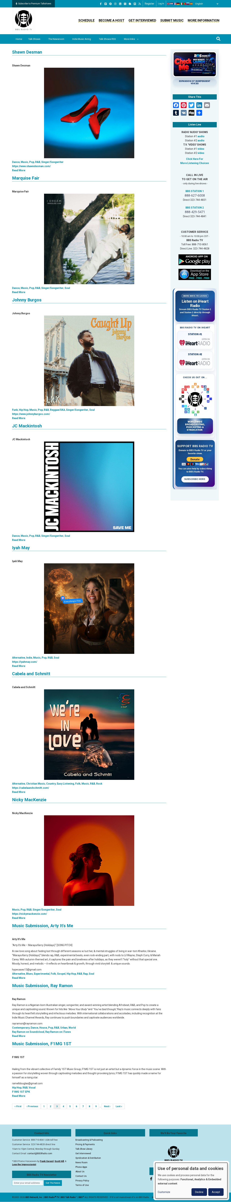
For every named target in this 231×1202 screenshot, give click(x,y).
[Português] (184, 4)
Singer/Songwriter (52, 162)
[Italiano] (181, 4)
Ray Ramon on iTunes (58, 1031)
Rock (99, 783)
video (201, 148)
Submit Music (172, 20)
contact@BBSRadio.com (39, 1153)
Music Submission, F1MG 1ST (41, 1043)
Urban (63, 1027)
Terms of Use (82, 1185)
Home (19, 39)
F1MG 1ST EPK (21, 1091)
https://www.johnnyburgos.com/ (31, 414)
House (43, 1027)
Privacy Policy (82, 1180)
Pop (31, 162)
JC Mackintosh (27, 425)
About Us (79, 1171)
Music (24, 162)
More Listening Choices (194, 163)
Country (51, 783)
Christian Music (35, 783)
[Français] (175, 4)
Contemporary (21, 1027)
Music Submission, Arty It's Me (42, 925)
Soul (67, 288)
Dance (16, 162)
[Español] (191, 4)
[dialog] (191, 1180)
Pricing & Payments (85, 1144)
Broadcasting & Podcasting (89, 1140)
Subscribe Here (195, 479)
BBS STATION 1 (195, 191)
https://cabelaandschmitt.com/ (30, 787)
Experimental (42, 973)
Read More (18, 170)
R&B (37, 162)
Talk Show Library (83, 1149)
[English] (168, 4)
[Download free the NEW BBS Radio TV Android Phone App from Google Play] (194, 259)
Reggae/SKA (57, 409)
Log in (161, 3)
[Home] (23, 20)
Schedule (86, 20)
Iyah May (21, 547)
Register (149, 3)
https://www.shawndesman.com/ (31, 166)
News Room (81, 1162)
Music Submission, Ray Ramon (42, 985)
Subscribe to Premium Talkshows (34, 3)
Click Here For (194, 158)
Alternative (18, 657)
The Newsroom (56, 39)
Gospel (61, 973)
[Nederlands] (171, 4)
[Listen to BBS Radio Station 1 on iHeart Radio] (195, 342)
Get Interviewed (142, 20)
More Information (203, 20)
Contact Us (81, 1176)
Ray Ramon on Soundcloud (28, 1031)
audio (201, 136)
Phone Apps (81, 1167)
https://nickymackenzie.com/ (29, 913)
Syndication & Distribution (88, 1158)
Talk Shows (34, 39)
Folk (77, 783)
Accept (216, 1192)
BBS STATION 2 (195, 207)
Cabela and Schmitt (31, 673)
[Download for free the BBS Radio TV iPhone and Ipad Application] (194, 274)
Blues (29, 973)
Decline (199, 1192)
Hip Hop (23, 409)
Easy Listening (65, 783)
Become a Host (111, 20)
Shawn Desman (27, 52)
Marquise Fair (25, 178)
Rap (85, 973)
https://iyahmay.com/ (24, 661)
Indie (29, 657)
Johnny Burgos (27, 299)
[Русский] (188, 4)
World (72, 1027)
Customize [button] (164, 1192)
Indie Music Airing (81, 39)
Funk (15, 409)
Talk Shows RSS (107, 39)
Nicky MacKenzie (29, 799)
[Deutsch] (178, 4)
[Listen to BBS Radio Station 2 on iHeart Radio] (195, 362)
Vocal (32, 1087)
